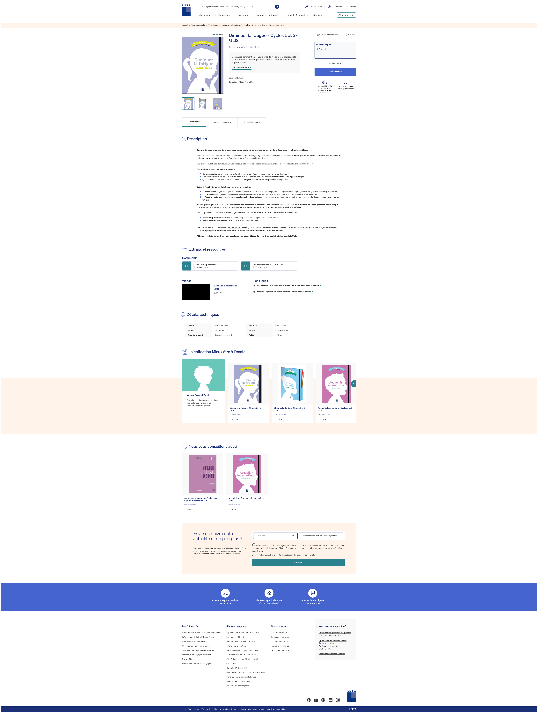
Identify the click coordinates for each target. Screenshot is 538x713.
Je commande (335, 71)
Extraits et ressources (222, 122)
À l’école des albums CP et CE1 (239, 681)
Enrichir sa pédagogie (267, 15)
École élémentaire (198, 25)
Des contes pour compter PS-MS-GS (242, 650)
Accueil (185, 25)
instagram (338, 700)
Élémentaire (224, 15)
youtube (316, 700)
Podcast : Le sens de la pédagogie (196, 663)
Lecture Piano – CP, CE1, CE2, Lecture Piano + (245, 672)
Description (194, 121)
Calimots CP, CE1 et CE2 (236, 668)
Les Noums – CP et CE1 (236, 637)
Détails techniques (252, 122)
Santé (316, 15)
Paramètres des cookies (275, 709)
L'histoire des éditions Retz (193, 641)
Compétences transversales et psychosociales (231, 25)
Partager (351, 34)
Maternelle (205, 15)
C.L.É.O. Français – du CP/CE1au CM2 (242, 659)
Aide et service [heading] (279, 626)
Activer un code (317, 6)
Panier (353, 6)
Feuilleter (219, 34)
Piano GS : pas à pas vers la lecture (241, 676)
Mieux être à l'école (247, 82)
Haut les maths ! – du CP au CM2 (240, 641)
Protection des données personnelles (247, 709)
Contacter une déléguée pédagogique (198, 650)
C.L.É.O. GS (231, 663)
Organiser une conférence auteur (196, 645)
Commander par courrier (281, 637)
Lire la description (240, 67)
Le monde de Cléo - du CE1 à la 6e (241, 654)
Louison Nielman (236, 77)
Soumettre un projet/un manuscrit (196, 654)
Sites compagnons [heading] (236, 626)
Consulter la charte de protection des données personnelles (290, 554)
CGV (202, 709)
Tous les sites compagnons (237, 685)
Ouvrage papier (323, 45)
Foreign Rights (188, 659)
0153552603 (328, 643)
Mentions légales (221, 709)
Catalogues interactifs (280, 650)
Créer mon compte (279, 632)
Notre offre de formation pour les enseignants (201, 632)
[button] (202, 65)
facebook (309, 700)
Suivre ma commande (280, 645)
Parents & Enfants (296, 15)
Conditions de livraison (280, 641)
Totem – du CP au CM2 (236, 645)
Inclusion (244, 15)
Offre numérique (346, 14)
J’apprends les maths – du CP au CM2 (242, 632)
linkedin (330, 700)
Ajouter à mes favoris (329, 35)
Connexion (337, 6)
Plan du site (193, 709)
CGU (209, 709)
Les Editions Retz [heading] (191, 626)
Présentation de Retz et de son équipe (198, 637)
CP (209, 25)
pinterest (323, 700)
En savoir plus (258, 554)
